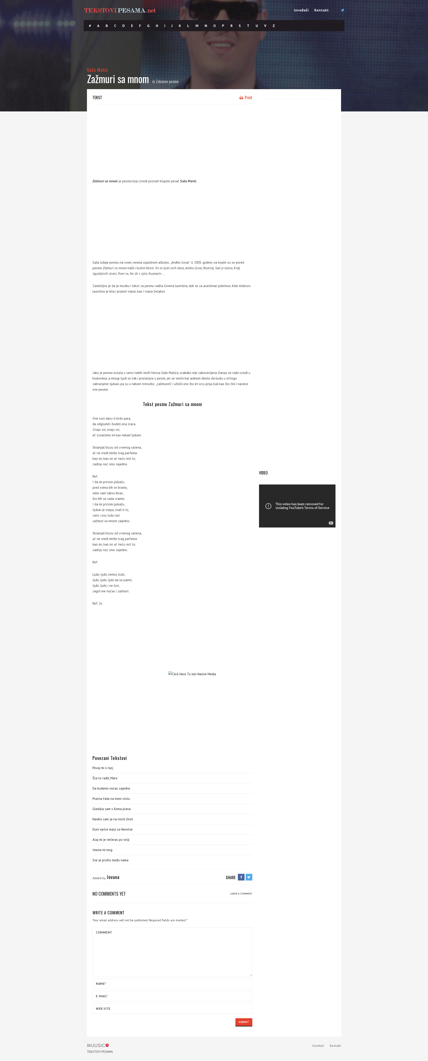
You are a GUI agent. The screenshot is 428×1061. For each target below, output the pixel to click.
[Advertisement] (172, 140)
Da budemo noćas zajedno (111, 788)
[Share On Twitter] (249, 877)
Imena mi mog (102, 850)
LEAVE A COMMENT (241, 893)
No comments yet (109, 893)
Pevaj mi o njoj (103, 768)
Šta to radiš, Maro (105, 778)
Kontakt (321, 10)
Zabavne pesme (167, 81)
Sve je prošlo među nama (110, 860)
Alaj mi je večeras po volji (111, 839)
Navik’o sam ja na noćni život (113, 819)
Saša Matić (97, 69)
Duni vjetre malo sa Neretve (113, 829)
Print (248, 97)
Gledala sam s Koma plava (112, 809)
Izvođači (301, 10)
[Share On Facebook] (241, 877)
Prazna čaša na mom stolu (111, 798)
